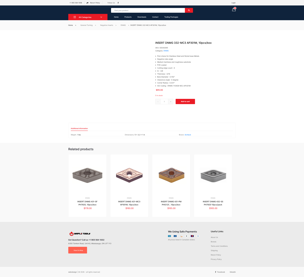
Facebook (221, 272)
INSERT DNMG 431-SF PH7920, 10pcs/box (87, 203)
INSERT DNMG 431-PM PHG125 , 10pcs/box (171, 203)
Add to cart (185, 101)
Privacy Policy (216, 259)
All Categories (84, 17)
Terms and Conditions (219, 246)
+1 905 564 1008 (75, 3)
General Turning (86, 25)
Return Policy (95, 3)
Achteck (188, 135)
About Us (214, 237)
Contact (155, 17)
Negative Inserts (106, 25)
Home (116, 17)
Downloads (142, 17)
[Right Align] (189, 10)
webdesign (72, 272)
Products (128, 17)
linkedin (233, 272)
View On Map (78, 250)
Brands (213, 242)
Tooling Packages (171, 17)
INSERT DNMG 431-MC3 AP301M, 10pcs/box (129, 203)
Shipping (214, 250)
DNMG (123, 25)
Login (234, 3)
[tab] (79, 129)
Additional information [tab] (79, 128)
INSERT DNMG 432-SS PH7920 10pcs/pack (213, 203)
